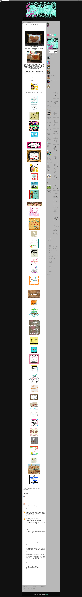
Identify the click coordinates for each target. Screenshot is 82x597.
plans (54, 186)
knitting (54, 157)
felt (53, 132)
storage (54, 210)
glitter (54, 146)
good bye (54, 149)
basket (54, 100)
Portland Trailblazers (55, 188)
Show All (51, 192)
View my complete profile (50, 32)
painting (54, 177)
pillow (54, 185)
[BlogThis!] (24, 489)
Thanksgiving (55, 213)
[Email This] (23, 489)
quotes (54, 192)
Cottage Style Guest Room (49, 147)
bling (54, 103)
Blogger (46, 594)
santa (54, 198)
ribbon (54, 195)
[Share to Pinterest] (27, 489)
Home (24, 17)
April (49, 267)
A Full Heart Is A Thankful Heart (53, 255)
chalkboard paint (55, 108)
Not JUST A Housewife (49, 128)
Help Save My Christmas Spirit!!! (53, 246)
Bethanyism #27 (53, 56)
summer (54, 211)
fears (54, 130)
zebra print (55, 234)
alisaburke (49, 151)
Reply (26, 500)
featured (54, 131)
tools (54, 218)
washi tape (55, 228)
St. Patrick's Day (55, 207)
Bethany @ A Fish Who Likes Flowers (52, 28)
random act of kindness (55, 193)
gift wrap (54, 142)
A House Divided (51, 245)
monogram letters (55, 168)
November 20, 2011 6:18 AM (32, 511)
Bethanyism (55, 101)
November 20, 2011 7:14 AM (33, 518)
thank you (54, 212)
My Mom (54, 173)
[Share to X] (25, 489)
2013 (49, 238)
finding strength (55, 133)
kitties (54, 156)
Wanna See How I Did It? (33, 17)
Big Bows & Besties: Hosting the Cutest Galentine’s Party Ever (48, 167)
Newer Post (25, 586)
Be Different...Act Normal (49, 184)
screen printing (55, 199)
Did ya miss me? (51, 256)
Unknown (27, 518)
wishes (54, 230)
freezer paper (55, 138)
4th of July (55, 93)
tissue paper (55, 217)
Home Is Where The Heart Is (53, 244)
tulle (54, 221)
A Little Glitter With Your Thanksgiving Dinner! (52, 248)
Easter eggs (55, 121)
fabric (54, 125)
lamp (54, 158)
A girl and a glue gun (49, 121)
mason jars (55, 163)
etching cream (55, 122)
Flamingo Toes (48, 104)
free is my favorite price (55, 137)
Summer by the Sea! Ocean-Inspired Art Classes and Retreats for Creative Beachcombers (49, 156)
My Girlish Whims (48, 173)
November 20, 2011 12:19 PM (34, 528)
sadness (54, 196)
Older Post (42, 586)
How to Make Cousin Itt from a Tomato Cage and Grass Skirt (49, 123)
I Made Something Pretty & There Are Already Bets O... (53, 250)
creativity (54, 115)
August (50, 262)
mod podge (55, 166)
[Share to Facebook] (26, 489)
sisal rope (54, 202)
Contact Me (39, 17)
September (50, 261)
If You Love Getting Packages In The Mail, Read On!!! (53, 258)
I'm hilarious (55, 155)
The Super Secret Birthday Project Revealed (53, 76)
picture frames (55, 183)
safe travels (55, 197)
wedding (54, 229)
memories (54, 164)
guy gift (54, 150)
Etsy (54, 124)
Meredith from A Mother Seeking (31, 554)
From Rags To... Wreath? (54, 65)
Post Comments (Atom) (31, 588)
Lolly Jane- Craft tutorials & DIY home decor (49, 145)
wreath (54, 233)
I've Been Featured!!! (45, 17)
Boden (27, 511)
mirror (54, 165)
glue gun (54, 147)
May (49, 266)
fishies (54, 135)
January (50, 271)
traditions (54, 219)
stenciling (54, 209)
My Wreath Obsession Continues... (54, 80)
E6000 (54, 119)
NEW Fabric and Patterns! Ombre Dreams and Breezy (49, 138)
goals (54, 148)
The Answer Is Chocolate (49, 111)
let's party (54, 159)
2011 (49, 240)
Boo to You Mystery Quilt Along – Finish (49, 106)
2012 (49, 239)
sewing (54, 201)
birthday (54, 102)
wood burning (55, 231)
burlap (54, 104)
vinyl (54, 225)
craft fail (54, 113)
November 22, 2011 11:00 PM (33, 565)
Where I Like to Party (52, 17)
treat (54, 220)
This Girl (27, 17)
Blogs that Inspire (25, 19)
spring (54, 206)
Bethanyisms (31, 19)
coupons (54, 112)
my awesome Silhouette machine (55, 171)
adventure (55, 96)
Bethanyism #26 (53, 70)
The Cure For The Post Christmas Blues (54, 61)
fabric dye (54, 126)
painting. (54, 178)
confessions (55, 111)
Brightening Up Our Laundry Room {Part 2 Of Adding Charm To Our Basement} (49, 131)
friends (54, 140)
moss (54, 169)
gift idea (54, 141)
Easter (54, 120)
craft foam (55, 114)
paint (54, 176)
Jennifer (27, 565)
